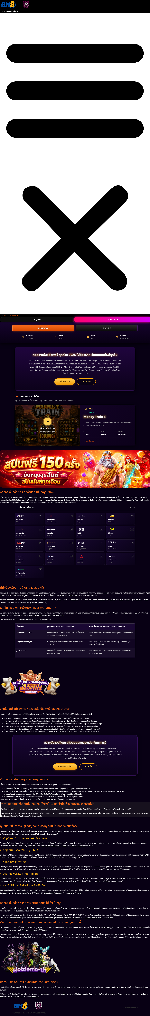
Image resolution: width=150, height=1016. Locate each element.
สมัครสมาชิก (43, 328)
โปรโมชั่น (88, 766)
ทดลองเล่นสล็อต (65, 766)
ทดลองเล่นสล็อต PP (12, 11)
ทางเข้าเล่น (86, 381)
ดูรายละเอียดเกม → (89, 441)
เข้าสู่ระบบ (37, 319)
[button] (75, 163)
